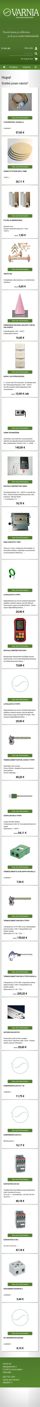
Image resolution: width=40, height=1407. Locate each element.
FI (2, 48)
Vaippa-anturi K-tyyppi (13, 816)
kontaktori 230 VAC (11, 1184)
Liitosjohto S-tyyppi (12, 704)
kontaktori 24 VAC (11, 1240)
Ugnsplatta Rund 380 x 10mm (15, 171)
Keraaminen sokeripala (13, 1289)
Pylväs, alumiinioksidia (13, 220)
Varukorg (26, 67)
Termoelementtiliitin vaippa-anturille (19, 872)
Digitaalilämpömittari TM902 (15, 486)
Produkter (13, 67)
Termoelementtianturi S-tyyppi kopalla (20, 976)
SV (5, 48)
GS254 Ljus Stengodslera (14, 376)
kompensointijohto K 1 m (14, 1086)
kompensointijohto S (12, 1135)
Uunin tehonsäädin (11, 433)
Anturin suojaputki (12, 1032)
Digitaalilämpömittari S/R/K (15, 650)
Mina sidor (29, 48)
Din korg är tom (27, 59)
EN (9, 48)
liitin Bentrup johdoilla (14, 122)
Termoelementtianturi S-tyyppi (16, 921)
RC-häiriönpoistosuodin (13, 1338)
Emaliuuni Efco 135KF (12, 542)
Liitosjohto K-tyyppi (12, 595)
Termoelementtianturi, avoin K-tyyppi (19, 760)
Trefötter (8, 274)
